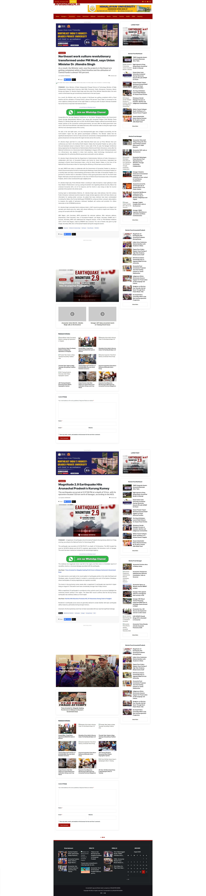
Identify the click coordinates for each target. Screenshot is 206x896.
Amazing (139, 16)
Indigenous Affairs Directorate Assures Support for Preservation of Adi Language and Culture (140, 279)
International (101, 16)
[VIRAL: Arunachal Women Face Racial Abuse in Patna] (108, 861)
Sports (109, 16)
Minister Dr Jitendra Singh (74, 228)
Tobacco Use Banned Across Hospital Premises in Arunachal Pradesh (96, 855)
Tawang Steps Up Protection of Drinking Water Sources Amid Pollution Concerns (87, 367)
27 (137, 872)
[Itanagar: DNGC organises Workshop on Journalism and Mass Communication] (127, 212)
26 (134, 872)
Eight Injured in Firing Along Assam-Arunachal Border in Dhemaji (140, 66)
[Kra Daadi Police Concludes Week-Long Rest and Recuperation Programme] (127, 297)
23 (146, 868)
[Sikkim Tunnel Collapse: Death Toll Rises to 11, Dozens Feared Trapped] (127, 111)
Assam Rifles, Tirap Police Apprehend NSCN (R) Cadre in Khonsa (87, 350)
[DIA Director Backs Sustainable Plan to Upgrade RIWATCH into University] (127, 260)
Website (91, 427)
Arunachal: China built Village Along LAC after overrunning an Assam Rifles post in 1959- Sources (139, 143)
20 (137, 868)
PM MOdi (97, 228)
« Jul (128, 879)
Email (60, 427)
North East (85, 16)
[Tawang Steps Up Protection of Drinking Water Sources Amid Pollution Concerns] (87, 359)
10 (128, 865)
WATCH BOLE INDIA (87, 240)
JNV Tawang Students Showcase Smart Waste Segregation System (64, 384)
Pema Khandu (90, 228)
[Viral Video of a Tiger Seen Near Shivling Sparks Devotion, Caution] (108, 868)
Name (60, 420)
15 (143, 865)
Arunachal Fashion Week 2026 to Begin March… (73, 860)
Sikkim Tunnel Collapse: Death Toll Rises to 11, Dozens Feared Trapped (140, 111)
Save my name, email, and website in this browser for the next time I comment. (80, 434)
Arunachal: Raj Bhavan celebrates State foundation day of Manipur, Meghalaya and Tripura (140, 195)
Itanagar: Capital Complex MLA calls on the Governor (139, 204)
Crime (78, 16)
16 (146, 865)
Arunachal (72, 16)
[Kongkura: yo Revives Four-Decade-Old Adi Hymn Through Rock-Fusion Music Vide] (127, 289)
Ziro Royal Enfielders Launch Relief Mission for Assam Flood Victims (140, 92)
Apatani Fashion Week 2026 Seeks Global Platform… (73, 853)
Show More (135, 126)
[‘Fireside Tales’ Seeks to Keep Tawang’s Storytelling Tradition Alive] (67, 359)
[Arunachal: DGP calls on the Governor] (127, 152)
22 (143, 868)
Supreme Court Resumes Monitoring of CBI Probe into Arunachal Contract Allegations (107, 384)
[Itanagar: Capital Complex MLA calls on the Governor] (127, 205)
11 (131, 865)
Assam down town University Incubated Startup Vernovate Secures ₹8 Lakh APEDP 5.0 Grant (140, 76)
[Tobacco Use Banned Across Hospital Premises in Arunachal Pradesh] (85, 856)
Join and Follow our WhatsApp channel (87, 107)
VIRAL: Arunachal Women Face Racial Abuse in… (119, 860)
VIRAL (133, 16)
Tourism (121, 16)
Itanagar (63, 16)
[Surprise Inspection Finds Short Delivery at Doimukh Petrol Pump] (107, 359)
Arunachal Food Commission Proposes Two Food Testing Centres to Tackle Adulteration (139, 269)
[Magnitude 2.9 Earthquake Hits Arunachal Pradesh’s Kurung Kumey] (127, 236)
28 (140, 872)
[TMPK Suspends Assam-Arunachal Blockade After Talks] (127, 59)
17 (128, 868)
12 (134, 865)
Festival (115, 16)
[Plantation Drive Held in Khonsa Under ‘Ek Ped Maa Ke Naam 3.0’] (107, 342)
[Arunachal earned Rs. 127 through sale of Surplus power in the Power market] (127, 186)
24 (128, 872)
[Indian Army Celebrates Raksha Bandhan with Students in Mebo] (127, 244)
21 (140, 868)
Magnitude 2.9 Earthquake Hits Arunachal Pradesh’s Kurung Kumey (74, 285)
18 (131, 868)
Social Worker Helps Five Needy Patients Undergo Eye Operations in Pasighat (67, 350)
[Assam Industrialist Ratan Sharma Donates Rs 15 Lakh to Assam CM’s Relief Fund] (127, 119)
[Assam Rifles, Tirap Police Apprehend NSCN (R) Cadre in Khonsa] (87, 342)
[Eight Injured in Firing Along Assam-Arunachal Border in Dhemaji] (127, 67)
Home (57, 16)
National (93, 16)
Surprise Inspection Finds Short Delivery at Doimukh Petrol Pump (107, 367)
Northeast (84, 228)
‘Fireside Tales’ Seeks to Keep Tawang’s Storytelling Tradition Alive (66, 367)
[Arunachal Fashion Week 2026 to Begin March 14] (62, 861)
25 (131, 872)
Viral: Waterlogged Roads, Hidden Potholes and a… (119, 853)
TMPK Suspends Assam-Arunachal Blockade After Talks (140, 59)
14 (140, 865)
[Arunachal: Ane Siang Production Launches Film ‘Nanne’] (62, 868)
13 (137, 865)
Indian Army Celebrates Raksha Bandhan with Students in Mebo (140, 244)
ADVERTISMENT (87, 22)
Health (128, 16)
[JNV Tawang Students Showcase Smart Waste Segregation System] (67, 376)
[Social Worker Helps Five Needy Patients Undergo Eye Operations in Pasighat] (67, 342)
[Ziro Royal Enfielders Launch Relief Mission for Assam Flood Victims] (127, 93)
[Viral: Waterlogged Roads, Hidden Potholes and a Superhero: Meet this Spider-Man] (108, 854)
